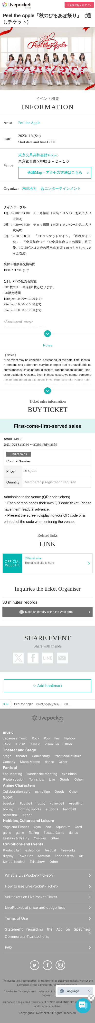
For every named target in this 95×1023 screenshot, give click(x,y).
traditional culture (68, 756)
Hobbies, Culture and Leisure (28, 820)
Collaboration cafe (16, 791)
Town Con (25, 856)
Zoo (48, 827)
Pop (47, 738)
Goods (65, 779)
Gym (37, 827)
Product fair (12, 850)
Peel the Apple (29, 123)
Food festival (64, 856)
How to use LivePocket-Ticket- (31, 886)
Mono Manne (30, 762)
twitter (18, 658)
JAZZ (7, 744)
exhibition (69, 774)
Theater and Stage (19, 750)
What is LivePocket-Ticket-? (29, 875)
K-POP (20, 744)
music (8, 732)
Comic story (41, 756)
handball (69, 809)
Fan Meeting (12, 774)
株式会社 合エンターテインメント (51, 188)
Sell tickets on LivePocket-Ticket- (31, 897)
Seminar (44, 856)
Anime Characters (19, 785)
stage (7, 756)
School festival (14, 862)
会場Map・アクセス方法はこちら (55, 172)
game (20, 833)
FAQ (8, 947)
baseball (9, 803)
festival (50, 850)
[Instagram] (60, 965)
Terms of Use (16, 918)
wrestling (75, 803)
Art (81, 856)
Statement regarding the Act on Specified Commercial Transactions (47, 933)
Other (68, 744)
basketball (10, 815)
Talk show (36, 779)
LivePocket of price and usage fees (35, 907)
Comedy (9, 762)
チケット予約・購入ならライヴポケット (16, 5)
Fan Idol (10, 767)
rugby (41, 803)
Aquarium (63, 827)
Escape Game (54, 833)
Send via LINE (47, 658)
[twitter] (34, 965)
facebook (33, 658)
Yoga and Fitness (16, 827)
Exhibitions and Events (23, 844)
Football (26, 803)
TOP (5, 704)
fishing (34, 833)
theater (21, 756)
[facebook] (47, 965)
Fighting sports (29, 809)
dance (49, 762)
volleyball (57, 803)
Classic (34, 744)
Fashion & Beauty (16, 838)
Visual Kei (52, 744)
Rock (35, 738)
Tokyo (52, 155)
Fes (57, 738)
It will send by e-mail (62, 658)
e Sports (52, 809)
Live (52, 779)
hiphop (69, 738)
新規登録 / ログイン (81, 5)
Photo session (14, 779)
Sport (8, 797)
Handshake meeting (42, 774)
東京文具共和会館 (33, 155)
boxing (8, 809)
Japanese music (15, 738)
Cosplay (40, 838)
